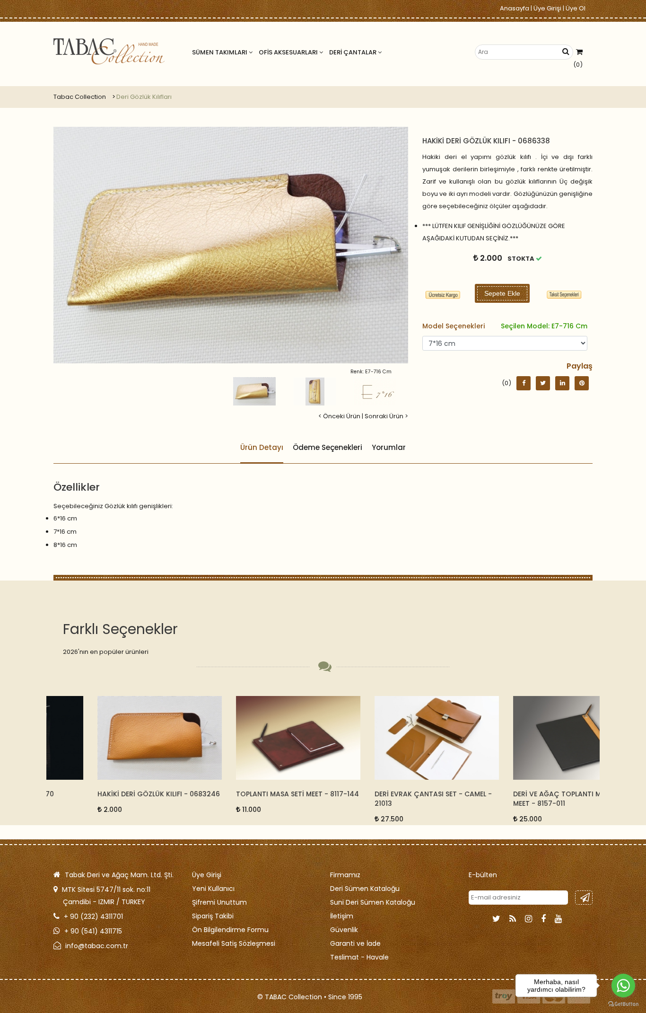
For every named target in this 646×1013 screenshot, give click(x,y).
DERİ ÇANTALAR (353, 52)
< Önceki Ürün (339, 416)
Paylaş (580, 366)
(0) (578, 64)
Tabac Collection (79, 97)
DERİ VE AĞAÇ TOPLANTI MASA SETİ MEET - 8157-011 (527, 798)
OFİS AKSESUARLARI (289, 52)
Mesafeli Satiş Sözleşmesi (233, 943)
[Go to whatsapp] (623, 985)
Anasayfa (514, 8)
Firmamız (345, 875)
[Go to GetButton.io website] (623, 1003)
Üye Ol (575, 8)
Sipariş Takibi (213, 916)
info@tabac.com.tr (96, 946)
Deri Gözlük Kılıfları (144, 97)
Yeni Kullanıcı (213, 888)
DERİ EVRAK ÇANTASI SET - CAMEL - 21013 (389, 798)
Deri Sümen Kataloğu (365, 888)
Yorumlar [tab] (389, 447)
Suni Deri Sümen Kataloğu (372, 902)
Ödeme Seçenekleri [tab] (327, 447)
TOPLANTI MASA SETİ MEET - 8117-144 (253, 794)
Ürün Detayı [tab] (261, 447)
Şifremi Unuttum (219, 902)
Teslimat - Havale (359, 957)
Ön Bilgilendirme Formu (230, 929)
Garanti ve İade (355, 943)
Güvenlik (344, 929)
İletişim (341, 916)
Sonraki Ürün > (386, 416)
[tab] (564, 295)
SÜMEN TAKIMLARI (220, 52)
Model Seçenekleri (504, 326)
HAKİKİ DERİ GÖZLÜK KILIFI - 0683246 (114, 794)
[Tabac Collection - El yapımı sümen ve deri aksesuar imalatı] (109, 51)
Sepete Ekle (502, 293)
